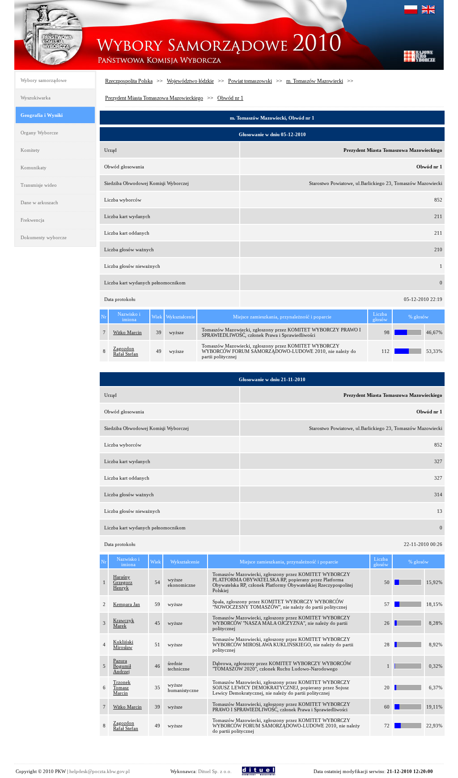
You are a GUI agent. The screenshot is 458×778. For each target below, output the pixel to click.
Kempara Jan (126, 604)
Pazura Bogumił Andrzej (122, 666)
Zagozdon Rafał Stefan (125, 351)
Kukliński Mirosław (123, 644)
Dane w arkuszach (39, 202)
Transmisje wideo (39, 185)
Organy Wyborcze (39, 132)
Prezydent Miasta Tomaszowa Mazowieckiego (154, 98)
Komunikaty (34, 167)
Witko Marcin (127, 332)
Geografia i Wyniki (42, 115)
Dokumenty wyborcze (44, 237)
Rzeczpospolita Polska (129, 81)
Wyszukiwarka (36, 97)
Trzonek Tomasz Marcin (122, 687)
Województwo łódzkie (190, 81)
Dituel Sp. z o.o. (215, 771)
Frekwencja (32, 220)
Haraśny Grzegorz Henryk (122, 582)
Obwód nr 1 (230, 98)
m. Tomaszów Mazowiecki (314, 81)
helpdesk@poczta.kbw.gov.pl (99, 771)
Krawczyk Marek (123, 623)
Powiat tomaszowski (250, 81)
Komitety (30, 150)
